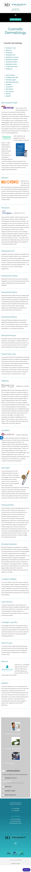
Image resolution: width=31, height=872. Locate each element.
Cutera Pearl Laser (12, 66)
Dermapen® (9, 89)
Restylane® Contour (12, 57)
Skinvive (8, 94)
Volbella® (9, 84)
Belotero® (9, 50)
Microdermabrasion (12, 82)
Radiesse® (9, 69)
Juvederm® (9, 87)
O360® (18, 863)
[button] (15, 15)
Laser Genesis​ (10, 75)
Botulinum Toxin (11, 48)
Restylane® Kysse (11, 64)
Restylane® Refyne (11, 62)
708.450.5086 (15, 9)
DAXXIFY (8, 96)
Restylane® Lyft (10, 55)
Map (20, 804)
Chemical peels (11, 80)
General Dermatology (12, 734)
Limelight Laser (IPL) (12, 77)
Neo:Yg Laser (10, 91)
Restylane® (9, 52)
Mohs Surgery (10, 763)
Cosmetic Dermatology (13, 748)
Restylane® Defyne (12, 59)
